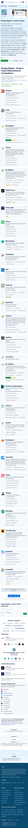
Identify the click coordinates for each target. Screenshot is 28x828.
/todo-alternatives (5, 108)
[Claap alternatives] (2, 475)
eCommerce (11, 813)
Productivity (8, 625)
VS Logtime (6, 697)
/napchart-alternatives (6, 301)
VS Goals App (6, 707)
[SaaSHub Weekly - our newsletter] (21, 2)
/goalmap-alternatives (6, 550)
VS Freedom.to (6, 705)
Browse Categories (6, 790)
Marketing (19, 811)
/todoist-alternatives (5, 89)
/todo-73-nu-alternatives (7, 188)
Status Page (15, 60)
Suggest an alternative (14, 595)
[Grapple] (2, 126)
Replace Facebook (19, 792)
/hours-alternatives (5, 220)
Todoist (24, 44)
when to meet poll (12, 825)
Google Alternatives (19, 794)
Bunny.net (12, 822)
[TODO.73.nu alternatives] (2, 190)
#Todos (21, 83)
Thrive (9, 45)
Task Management (20, 628)
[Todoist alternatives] (2, 91)
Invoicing (17, 623)
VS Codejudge (6, 701)
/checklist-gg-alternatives (7, 529)
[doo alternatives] (2, 270)
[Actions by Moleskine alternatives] (2, 386)
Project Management (18, 625)
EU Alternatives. (23, 80)
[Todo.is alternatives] (2, 406)
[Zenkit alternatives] (2, 423)
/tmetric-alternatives (5, 168)
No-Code (6, 809)
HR (15, 813)
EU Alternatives (18, 804)
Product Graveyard (19, 798)
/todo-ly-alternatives (6, 314)
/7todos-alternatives (5, 491)
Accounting (4, 813)
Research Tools (6, 628)
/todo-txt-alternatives (6, 283)
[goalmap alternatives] (2, 552)
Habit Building (10, 623)
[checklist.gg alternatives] (2, 531)
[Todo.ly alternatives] (2, 316)
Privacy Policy (11, 820)
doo (8, 49)
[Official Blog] (21, 61)
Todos (12, 630)
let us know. (12, 724)
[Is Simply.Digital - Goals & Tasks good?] (10, 61)
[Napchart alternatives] (2, 303)
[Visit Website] (26, 90)
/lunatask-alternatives (6, 568)
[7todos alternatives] (2, 493)
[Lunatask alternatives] (2, 570)
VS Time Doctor (7, 699)
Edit (3, 57)
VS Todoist (5, 689)
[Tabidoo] (2, 364)
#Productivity (15, 83)
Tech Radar (17, 790)
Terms (17, 820)
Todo (2, 45)
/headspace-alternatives (6, 438)
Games (4, 623)
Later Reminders (15, 49)
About (23, 782)
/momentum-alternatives (7, 239)
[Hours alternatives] (2, 222)
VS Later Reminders (7, 693)
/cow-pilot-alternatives (6, 355)
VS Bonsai (5, 709)
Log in (2, 612)
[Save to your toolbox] (4, 17)
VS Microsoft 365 (7, 711)
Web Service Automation (20, 630)
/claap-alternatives (5, 473)
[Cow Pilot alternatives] (2, 357)
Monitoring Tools (16, 814)
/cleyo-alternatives (5, 206)
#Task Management (5, 83)
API (2, 784)
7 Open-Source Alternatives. (11, 80)
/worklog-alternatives (6, 509)
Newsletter (4, 802)
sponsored (18, 760)
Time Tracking (6, 630)
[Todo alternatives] (2, 110)
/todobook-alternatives (6, 253)
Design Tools (21, 809)
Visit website (4, 60)
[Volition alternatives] (2, 338)
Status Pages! (5, 796)
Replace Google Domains (20, 802)
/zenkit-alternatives (5, 421)
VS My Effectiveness (8, 695)
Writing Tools (20, 813)
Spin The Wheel (13, 823)
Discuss (19, 782)
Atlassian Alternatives (19, 796)
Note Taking (22, 623)
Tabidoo (13, 742)
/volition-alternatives (5, 336)
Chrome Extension (6, 794)
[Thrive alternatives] (2, 148)
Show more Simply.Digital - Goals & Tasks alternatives (14, 590)
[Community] (23, 2)
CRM (3, 811)
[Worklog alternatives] (2, 511)
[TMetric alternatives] (2, 170)
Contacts (14, 782)
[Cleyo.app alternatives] (2, 208)
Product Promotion (6, 782)
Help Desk (7, 811)
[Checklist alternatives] (2, 457)
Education (4, 816)
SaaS (12, 628)
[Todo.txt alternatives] (2, 285)
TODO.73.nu (12, 55)
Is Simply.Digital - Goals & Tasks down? (14, 731)
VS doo (5, 691)
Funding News (5, 798)
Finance (22, 814)
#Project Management (6, 86)
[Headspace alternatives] (2, 440)
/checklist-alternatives (6, 455)
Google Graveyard (19, 800)
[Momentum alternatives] (2, 241)
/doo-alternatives (5, 268)
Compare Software (6, 792)
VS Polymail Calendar (8, 713)
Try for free (8, 377)
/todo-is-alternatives (6, 404)
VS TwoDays (6, 703)
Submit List (4, 800)
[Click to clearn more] (14, 756)
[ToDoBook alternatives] (2, 255)
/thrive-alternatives (5, 146)
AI (2, 809)
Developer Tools (13, 809)
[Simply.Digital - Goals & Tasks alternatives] (4, 12)
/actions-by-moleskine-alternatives (9, 384)
